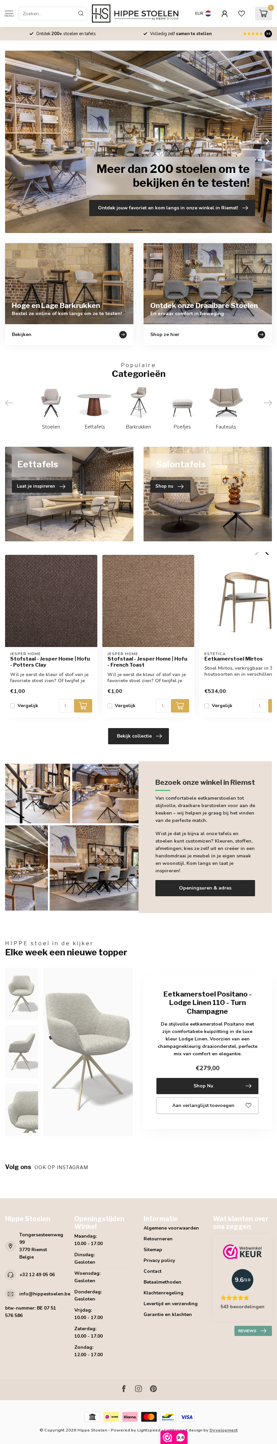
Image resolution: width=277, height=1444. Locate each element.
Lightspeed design (183, 1430)
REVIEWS (247, 1331)
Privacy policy (159, 1260)
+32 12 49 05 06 (37, 1274)
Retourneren (158, 1239)
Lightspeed (148, 1430)
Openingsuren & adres (205, 888)
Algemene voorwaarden (171, 1228)
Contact (152, 1271)
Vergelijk (28, 705)
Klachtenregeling (163, 1293)
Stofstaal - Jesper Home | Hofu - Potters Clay (50, 662)
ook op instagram (62, 1167)
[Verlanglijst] (241, 13)
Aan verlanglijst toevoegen (203, 1105)
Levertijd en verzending (171, 1303)
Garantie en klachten (168, 1314)
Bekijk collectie (134, 736)
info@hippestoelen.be (44, 1294)
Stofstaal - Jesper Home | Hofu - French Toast (147, 662)
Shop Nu (203, 1086)
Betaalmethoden (162, 1282)
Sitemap (153, 1249)
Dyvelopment (223, 1430)
